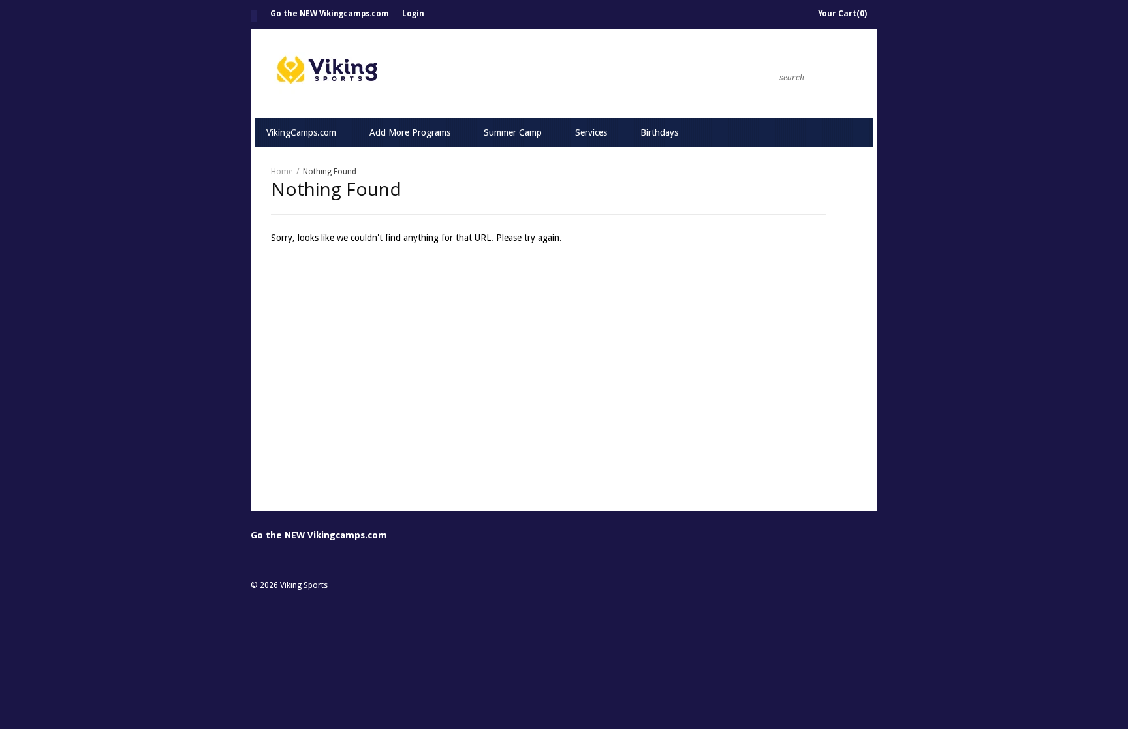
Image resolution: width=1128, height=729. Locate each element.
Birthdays (659, 132)
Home (254, 16)
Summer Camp (513, 132)
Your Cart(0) (842, 13)
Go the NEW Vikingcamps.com (329, 13)
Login (413, 13)
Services (591, 132)
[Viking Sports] (459, 73)
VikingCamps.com (301, 132)
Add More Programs (409, 132)
